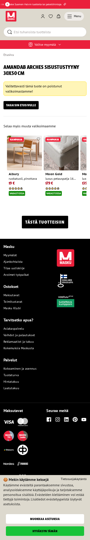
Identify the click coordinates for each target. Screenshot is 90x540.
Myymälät (10, 255)
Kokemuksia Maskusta (18, 348)
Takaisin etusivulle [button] (21, 105)
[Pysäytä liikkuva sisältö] (7, 4)
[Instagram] (57, 419)
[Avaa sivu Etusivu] (11, 16)
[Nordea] (8, 464)
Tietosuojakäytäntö (74, 479)
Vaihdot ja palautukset (19, 335)
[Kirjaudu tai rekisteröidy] (43, 16)
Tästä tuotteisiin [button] (45, 222)
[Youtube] (84, 419)
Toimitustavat (12, 302)
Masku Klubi (12, 308)
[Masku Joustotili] (8, 450)
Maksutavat (11, 295)
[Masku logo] (65, 255)
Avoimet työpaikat (16, 275)
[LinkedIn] (66, 419)
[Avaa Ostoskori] (58, 16)
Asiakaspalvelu (13, 329)
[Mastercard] (22, 422)
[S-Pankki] (22, 464)
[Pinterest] (75, 419)
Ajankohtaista (13, 262)
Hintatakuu (11, 382)
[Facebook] (49, 419)
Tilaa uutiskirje (13, 268)
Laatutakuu (11, 388)
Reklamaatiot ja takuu (18, 342)
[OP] (22, 450)
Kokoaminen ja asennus (19, 369)
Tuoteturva (11, 375)
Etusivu (8, 55)
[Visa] (8, 422)
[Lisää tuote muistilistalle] (38, 139)
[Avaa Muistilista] (51, 16)
